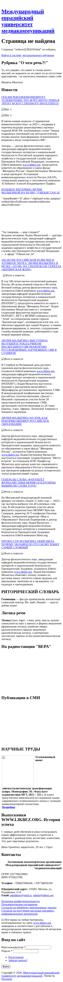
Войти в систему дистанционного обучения (27, 55)
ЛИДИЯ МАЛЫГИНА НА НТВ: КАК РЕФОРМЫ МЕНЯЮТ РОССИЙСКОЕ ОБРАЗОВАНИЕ (25, 421)
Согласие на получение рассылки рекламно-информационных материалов (27, 912)
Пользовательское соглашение (19, 904)
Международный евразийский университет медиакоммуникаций (27, 21)
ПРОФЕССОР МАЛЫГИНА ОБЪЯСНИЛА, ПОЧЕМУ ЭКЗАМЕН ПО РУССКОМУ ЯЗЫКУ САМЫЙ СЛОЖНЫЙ (30, 544)
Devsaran (6, 978)
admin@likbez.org (43, 895)
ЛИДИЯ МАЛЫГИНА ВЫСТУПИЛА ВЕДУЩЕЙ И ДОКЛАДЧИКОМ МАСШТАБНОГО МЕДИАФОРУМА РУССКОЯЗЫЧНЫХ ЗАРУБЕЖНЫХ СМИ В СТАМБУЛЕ (29, 347)
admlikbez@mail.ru (21, 895)
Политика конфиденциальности (20, 901)
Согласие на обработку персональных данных (29, 907)
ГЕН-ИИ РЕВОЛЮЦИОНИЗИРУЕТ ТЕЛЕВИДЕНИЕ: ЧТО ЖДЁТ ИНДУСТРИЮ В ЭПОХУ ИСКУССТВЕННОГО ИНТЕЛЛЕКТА (30, 100)
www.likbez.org (31, 164)
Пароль (6, 950)
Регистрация (15, 957)
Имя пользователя (13, 947)
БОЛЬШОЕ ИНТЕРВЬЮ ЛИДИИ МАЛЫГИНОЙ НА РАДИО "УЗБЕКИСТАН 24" (30, 191)
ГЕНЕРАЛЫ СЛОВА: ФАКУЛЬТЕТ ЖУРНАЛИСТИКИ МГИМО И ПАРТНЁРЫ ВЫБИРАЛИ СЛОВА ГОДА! (28, 482)
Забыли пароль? (17, 960)
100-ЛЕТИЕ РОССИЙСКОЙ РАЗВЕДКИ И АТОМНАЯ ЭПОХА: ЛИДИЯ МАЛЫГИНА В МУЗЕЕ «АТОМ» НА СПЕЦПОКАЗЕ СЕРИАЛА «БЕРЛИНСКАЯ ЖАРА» (31, 265)
